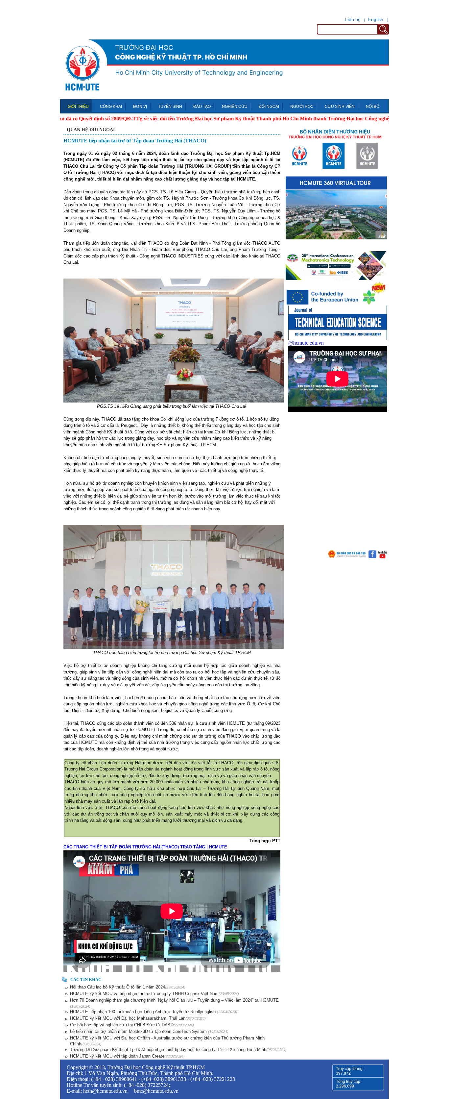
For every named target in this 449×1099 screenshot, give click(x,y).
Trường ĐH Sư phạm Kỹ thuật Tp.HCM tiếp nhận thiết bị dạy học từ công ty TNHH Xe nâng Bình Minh (178, 1049)
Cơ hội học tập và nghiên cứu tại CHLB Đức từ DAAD (132, 1024)
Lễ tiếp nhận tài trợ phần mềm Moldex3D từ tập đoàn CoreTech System (149, 1031)
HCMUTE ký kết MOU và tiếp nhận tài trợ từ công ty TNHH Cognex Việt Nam (154, 993)
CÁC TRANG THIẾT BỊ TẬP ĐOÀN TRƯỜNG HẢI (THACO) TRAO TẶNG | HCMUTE (145, 846)
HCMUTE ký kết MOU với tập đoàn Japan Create (127, 1056)
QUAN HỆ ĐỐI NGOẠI (91, 129)
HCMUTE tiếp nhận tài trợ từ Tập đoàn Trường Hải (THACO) (134, 140)
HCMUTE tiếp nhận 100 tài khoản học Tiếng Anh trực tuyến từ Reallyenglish (153, 1011)
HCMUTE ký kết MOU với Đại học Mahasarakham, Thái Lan (138, 1018)
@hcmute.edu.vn (306, 343)
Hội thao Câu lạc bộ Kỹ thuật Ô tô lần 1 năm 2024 (127, 987)
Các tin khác (85, 979)
